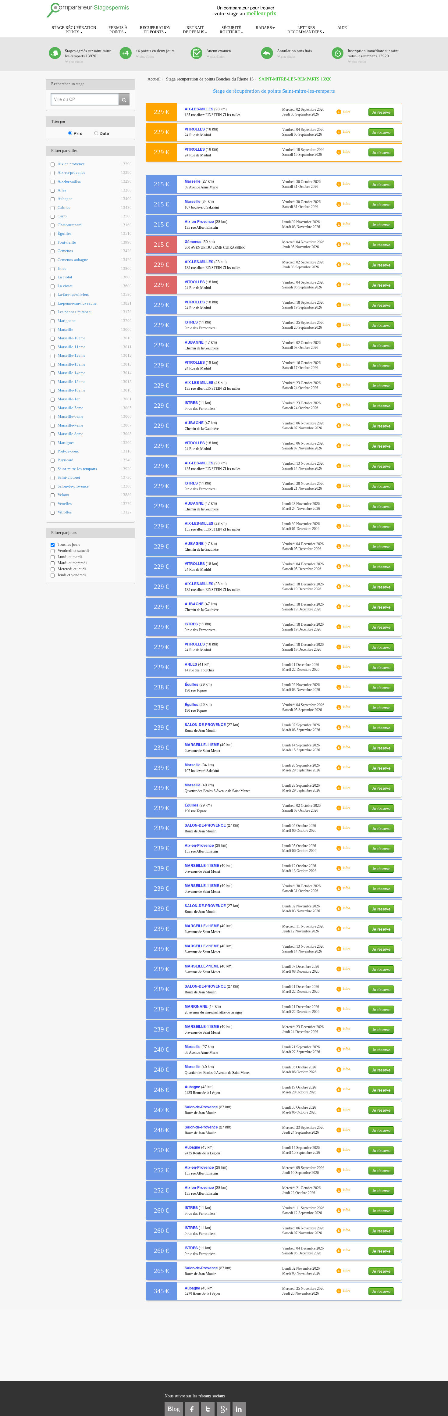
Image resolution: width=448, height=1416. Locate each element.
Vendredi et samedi (73, 550)
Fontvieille (95, 242)
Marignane (95, 320)
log (174, 1408)
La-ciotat (95, 286)
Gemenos (95, 251)
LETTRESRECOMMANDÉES (304, 29)
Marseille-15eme (95, 381)
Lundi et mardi (70, 556)
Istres (95, 268)
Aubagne (95, 198)
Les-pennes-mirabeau (95, 311)
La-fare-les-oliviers (95, 294)
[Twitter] (208, 1409)
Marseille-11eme (95, 347)
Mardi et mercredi (72, 562)
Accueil (154, 79)
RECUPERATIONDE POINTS (155, 29)
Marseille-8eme (95, 433)
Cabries (95, 207)
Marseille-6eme (95, 416)
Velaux (95, 494)
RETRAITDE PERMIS (193, 29)
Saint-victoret (95, 477)
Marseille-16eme (95, 390)
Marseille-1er (95, 399)
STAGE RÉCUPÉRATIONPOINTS (74, 29)
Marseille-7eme (95, 425)
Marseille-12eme (95, 355)
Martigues (95, 442)
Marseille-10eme (95, 338)
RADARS (264, 27)
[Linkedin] (239, 1409)
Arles (95, 190)
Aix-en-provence (95, 172)
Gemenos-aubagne (95, 259)
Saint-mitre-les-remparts (95, 469)
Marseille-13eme (95, 364)
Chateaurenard (95, 225)
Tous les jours (69, 544)
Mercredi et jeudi (72, 569)
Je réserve (381, 112)
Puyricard (95, 460)
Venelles (95, 503)
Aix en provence (95, 164)
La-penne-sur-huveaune (95, 303)
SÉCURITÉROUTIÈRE (230, 29)
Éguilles (95, 233)
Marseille (95, 329)
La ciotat (95, 277)
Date (103, 133)
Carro (95, 216)
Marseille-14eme (95, 372)
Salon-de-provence (95, 486)
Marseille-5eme (95, 408)
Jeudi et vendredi (72, 575)
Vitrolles (95, 512)
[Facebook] (192, 1409)
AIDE (342, 27)
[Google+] (223, 1409)
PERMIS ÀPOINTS (117, 29)
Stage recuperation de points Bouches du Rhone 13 (210, 79)
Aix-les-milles (95, 181)
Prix (77, 133)
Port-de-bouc (95, 451)
